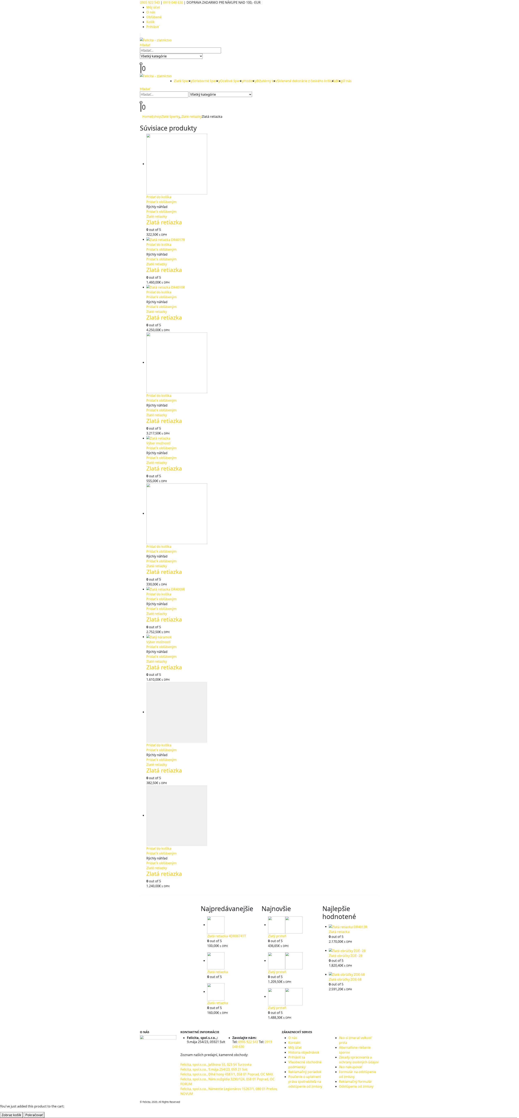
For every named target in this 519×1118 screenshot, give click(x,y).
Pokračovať (34, 1115)
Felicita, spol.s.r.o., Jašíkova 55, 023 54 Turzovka (216, 1064)
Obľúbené (154, 17)
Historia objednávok (303, 1052)
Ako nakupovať (350, 1067)
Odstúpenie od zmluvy (356, 1086)
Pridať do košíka (158, 197)
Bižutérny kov (266, 81)
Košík (150, 22)
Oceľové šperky (232, 81)
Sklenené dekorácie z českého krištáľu (306, 81)
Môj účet (153, 7)
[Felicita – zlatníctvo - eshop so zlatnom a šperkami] (156, 39)
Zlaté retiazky (156, 216)
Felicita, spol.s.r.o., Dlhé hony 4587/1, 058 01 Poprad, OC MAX (226, 1074)
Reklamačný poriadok (305, 1072)
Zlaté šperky (183, 81)
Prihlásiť (152, 27)
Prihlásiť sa (296, 1057)
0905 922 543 (150, 2)
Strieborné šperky (206, 81)
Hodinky (250, 81)
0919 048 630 (173, 2)
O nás (150, 12)
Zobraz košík (11, 1115)
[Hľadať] (206, 56)
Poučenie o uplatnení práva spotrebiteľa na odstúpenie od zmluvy (305, 1081)
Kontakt (294, 1042)
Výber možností (158, 443)
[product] (262, 164)
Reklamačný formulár (355, 1081)
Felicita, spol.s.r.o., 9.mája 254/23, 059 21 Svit (214, 1069)
